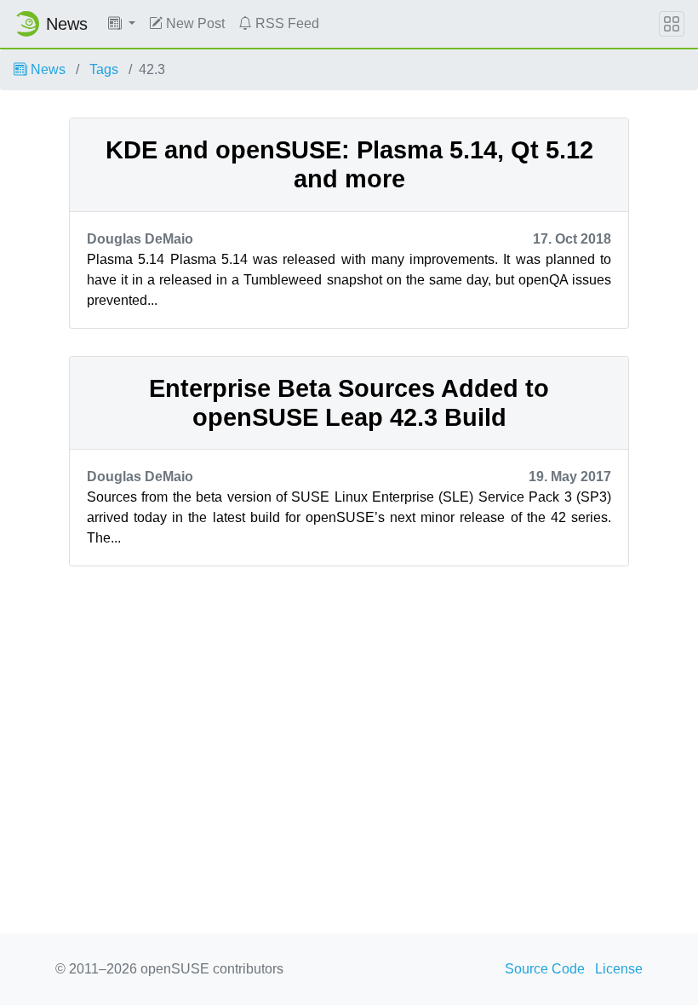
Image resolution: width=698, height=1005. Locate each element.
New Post (194, 23)
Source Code (545, 969)
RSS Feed (285, 23)
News (46, 69)
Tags (103, 69)
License (619, 969)
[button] (121, 24)
